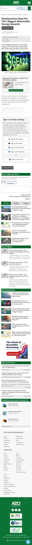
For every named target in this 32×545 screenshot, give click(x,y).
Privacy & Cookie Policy (9, 486)
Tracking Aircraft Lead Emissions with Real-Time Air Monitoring (16, 366)
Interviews (18, 458)
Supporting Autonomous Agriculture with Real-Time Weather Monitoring (15, 373)
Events (17, 456)
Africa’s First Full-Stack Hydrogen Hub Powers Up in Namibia (21, 232)
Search (5, 476)
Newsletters (7, 478)
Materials (18, 466)
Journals (6, 470)
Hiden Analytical (9, 396)
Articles (6, 456)
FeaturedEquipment (16, 203)
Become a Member (21, 472)
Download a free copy (16, 90)
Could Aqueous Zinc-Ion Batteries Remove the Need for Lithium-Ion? (21, 302)
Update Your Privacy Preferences (16, 540)
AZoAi (17, 440)
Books (5, 466)
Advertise (6, 482)
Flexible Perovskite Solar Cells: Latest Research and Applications (20, 294)
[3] (6, 225)
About (5, 474)
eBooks (5, 468)
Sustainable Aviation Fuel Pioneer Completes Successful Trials (20, 240)
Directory (6, 458)
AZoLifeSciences (20, 444)
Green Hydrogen (20, 460)
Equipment (6, 460)
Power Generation (13, 419)
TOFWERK (7, 370)
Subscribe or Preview (13, 405)
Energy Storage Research (15, 411)
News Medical (19, 442)
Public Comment (26, 195)
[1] (6, 209)
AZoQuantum (19, 438)
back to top (26, 498)
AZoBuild (6, 444)
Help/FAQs (18, 468)
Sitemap (6, 488)
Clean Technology (13, 404)
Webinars (6, 462)
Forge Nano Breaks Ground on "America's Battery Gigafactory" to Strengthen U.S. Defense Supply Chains (21, 217)
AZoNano (6, 438)
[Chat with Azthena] (28, 542)
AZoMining (6, 446)
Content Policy (7, 490)
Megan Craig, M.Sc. (13, 37)
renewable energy (18, 110)
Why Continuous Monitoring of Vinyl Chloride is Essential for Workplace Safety (21, 333)
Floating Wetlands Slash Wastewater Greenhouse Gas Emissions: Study (21, 208)
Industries (18, 464)
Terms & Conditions (9, 484)
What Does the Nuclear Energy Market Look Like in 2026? (21, 325)
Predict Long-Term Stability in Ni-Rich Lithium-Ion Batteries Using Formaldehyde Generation (15, 392)
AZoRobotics (7, 440)
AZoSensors (19, 436)
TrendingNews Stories (6, 203)
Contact (6, 480)
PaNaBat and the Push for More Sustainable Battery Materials (20, 317)
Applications (19, 462)
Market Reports (8, 464)
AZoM (5, 436)
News (9, 14)
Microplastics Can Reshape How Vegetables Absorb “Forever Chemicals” (20, 224)
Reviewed (6, 41)
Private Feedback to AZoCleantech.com (19, 196)
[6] (6, 334)
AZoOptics (6, 442)
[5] (6, 240)
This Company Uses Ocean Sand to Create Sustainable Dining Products (20, 310)
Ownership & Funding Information (9, 493)
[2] (6, 216)
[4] (6, 233)
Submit (28, 199)
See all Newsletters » (7, 426)
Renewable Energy (16, 14)
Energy (24, 14)
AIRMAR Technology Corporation (12, 377)
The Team (18, 470)
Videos (17, 453)
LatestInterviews (26, 203)
